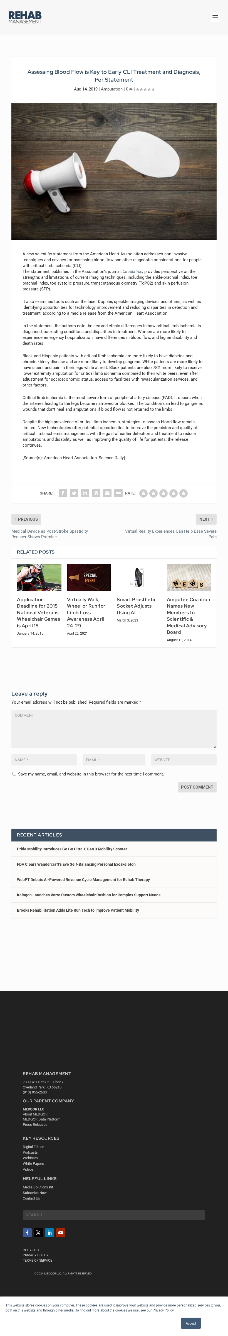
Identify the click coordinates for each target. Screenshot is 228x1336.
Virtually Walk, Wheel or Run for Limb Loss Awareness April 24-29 (86, 612)
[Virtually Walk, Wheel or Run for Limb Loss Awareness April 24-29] (89, 577)
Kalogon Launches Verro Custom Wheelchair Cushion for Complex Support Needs (88, 895)
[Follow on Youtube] (60, 1232)
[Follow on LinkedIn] (49, 1232)
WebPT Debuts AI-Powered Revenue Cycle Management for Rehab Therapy (83, 879)
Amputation (112, 89)
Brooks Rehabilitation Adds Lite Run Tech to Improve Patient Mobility (78, 910)
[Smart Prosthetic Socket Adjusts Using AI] (139, 577)
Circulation (132, 271)
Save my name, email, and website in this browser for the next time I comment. (91, 774)
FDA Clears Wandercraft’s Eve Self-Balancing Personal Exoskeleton (76, 864)
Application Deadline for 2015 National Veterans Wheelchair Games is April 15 (38, 612)
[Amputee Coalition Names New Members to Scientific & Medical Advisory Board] (189, 577)
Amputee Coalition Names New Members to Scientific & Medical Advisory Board (188, 615)
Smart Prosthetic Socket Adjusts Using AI (137, 606)
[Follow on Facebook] (27, 1232)
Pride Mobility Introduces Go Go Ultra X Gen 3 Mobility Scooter (72, 849)
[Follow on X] (38, 1232)
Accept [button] (191, 1323)
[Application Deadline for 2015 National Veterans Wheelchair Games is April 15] (39, 577)
